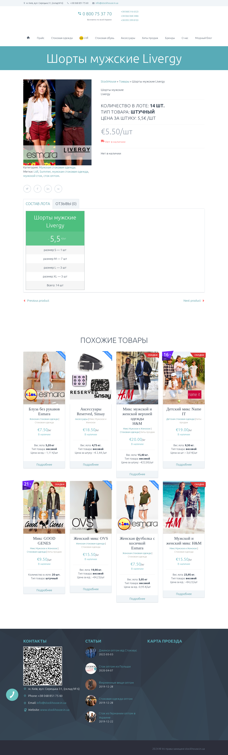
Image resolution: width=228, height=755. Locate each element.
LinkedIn (48, 189)
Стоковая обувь (104, 37)
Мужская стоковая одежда (57, 167)
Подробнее (44, 464)
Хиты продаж (150, 37)
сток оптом (51, 175)
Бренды (170, 37)
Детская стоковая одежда (180, 419)
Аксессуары (128, 37)
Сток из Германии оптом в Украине (117, 715)
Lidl (36, 171)
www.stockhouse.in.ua (54, 709)
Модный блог (203, 37)
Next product (192, 300)
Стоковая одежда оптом (116, 698)
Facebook (37, 189)
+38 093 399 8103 (130, 20)
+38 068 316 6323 (130, 11)
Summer (45, 171)
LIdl (85, 37)
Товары (124, 81)
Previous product (38, 300)
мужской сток (32, 175)
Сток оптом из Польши (115, 666)
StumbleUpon (58, 189)
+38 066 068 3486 (130, 16)
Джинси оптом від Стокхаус (118, 650)
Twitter (27, 189)
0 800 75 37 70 (97, 13)
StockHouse (108, 81)
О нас (185, 37)
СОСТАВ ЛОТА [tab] (38, 204)
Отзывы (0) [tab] (66, 204)
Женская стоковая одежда (43, 419)
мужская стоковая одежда (70, 171)
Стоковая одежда (62, 37)
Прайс (40, 37)
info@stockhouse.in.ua (107, 3)
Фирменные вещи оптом (116, 682)
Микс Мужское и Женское (136, 428)
